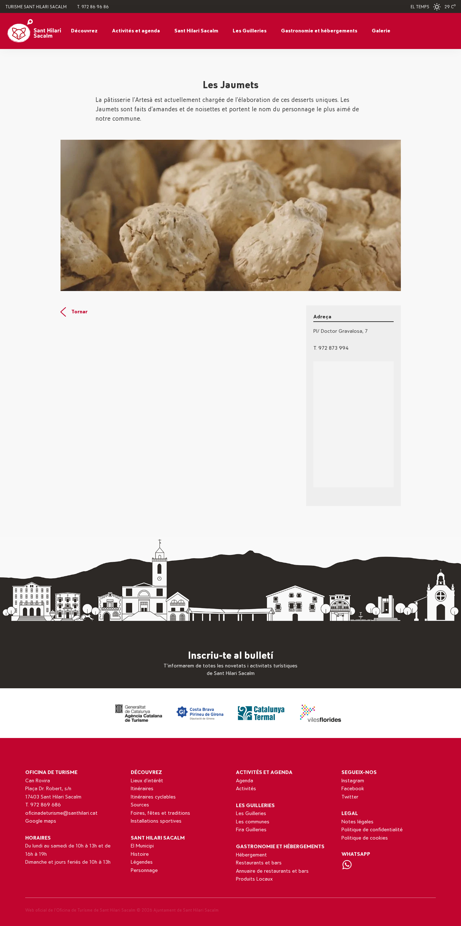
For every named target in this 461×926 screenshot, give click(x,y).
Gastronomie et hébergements (319, 30)
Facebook (352, 788)
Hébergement (251, 855)
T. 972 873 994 (331, 348)
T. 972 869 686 (43, 805)
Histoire (140, 854)
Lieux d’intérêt (147, 780)
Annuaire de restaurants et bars (272, 871)
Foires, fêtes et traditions (160, 813)
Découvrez (84, 30)
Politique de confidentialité (372, 829)
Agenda (244, 780)
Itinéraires (142, 788)
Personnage (144, 870)
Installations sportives (156, 821)
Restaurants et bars (259, 862)
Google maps (40, 821)
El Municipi (142, 846)
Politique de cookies (364, 838)
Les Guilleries (250, 30)
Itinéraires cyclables (153, 797)
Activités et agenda (136, 30)
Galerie (381, 30)
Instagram (352, 780)
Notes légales (357, 821)
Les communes (252, 821)
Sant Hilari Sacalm (196, 30)
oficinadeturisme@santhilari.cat (61, 813)
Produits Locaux (254, 879)
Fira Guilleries (251, 829)
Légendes (142, 862)
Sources (140, 805)
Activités (246, 788)
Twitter (349, 797)
